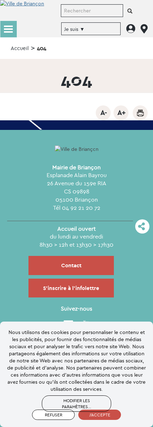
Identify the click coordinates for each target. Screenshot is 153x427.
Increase (121, 112)
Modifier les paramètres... (76, 403)
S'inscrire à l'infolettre (71, 288)
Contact (71, 265)
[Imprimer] (140, 112)
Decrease (103, 112)
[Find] (130, 11)
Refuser (53, 414)
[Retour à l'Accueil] (22, 10)
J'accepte (99, 414)
